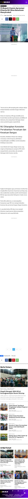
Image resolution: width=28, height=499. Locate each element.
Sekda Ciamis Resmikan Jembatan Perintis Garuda (17, 416)
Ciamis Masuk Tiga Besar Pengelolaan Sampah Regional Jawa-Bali (18, 407)
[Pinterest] (14, 19)
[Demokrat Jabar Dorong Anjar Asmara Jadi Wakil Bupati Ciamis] (3, 426)
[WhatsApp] (17, 19)
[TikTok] (24, 491)
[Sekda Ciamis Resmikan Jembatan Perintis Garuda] (3, 417)
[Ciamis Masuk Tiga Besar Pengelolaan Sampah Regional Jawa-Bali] (3, 407)
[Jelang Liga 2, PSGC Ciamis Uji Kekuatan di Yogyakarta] (3, 437)
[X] (10, 19)
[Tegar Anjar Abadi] (1, 15)
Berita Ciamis (3, 6)
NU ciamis (14, 355)
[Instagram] (18, 491)
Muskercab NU (7, 355)
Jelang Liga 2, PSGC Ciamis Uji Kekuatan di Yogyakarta (18, 436)
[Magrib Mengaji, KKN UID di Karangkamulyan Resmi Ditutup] (14, 378)
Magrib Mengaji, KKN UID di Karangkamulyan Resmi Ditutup (12, 392)
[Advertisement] (14, 59)
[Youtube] (24, 493)
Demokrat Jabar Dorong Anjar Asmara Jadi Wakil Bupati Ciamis (18, 427)
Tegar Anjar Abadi (8, 15)
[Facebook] (6, 19)
